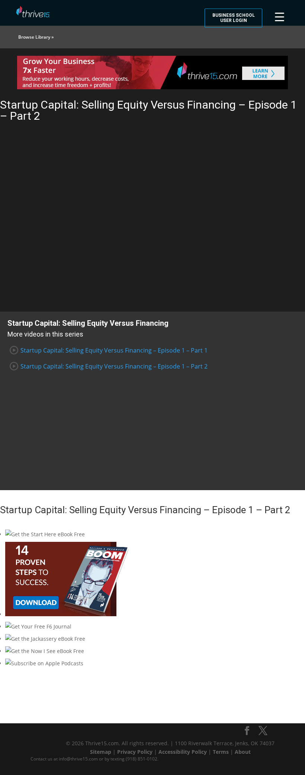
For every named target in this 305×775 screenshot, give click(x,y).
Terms (221, 751)
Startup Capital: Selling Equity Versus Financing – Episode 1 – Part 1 (114, 350)
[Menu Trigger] (279, 16)
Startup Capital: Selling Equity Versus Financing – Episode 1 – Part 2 (114, 366)
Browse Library (34, 37)
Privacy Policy (134, 751)
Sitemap (100, 751)
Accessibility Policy (182, 751)
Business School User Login (233, 18)
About (243, 751)
